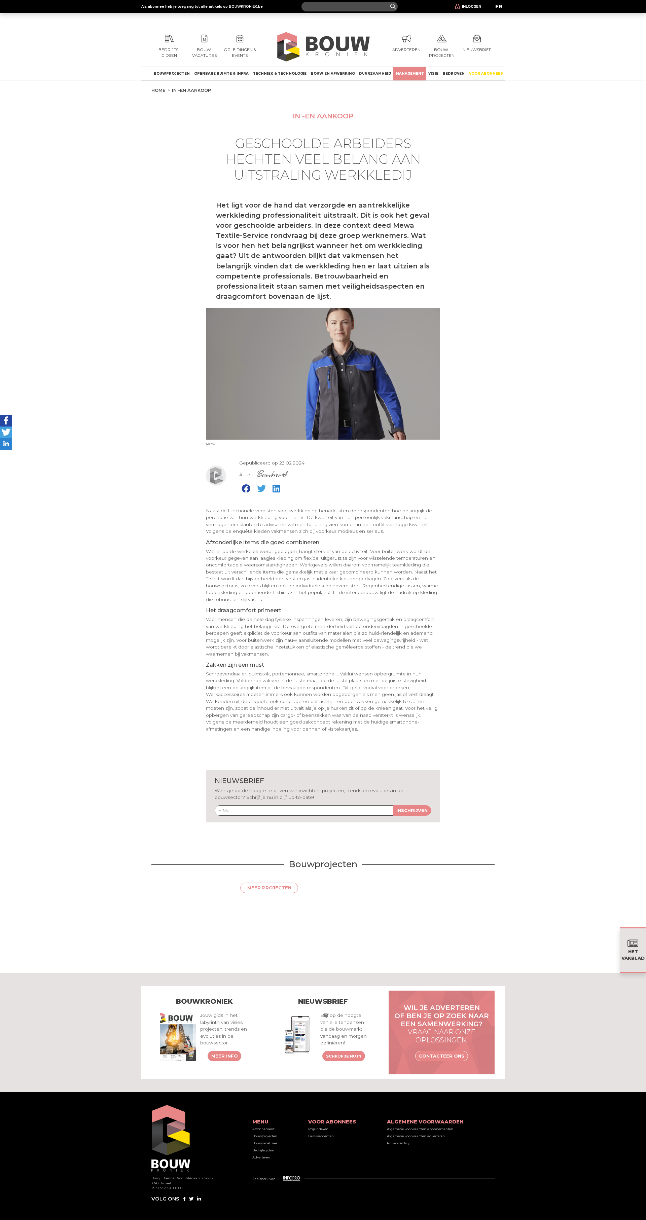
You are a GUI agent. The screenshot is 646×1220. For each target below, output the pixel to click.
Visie (433, 73)
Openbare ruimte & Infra (221, 73)
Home (158, 90)
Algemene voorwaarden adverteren (416, 1136)
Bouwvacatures (264, 1143)
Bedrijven (454, 73)
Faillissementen (321, 1136)
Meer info (224, 1056)
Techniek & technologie (280, 73)
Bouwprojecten (172, 73)
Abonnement (263, 1129)
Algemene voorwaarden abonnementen (420, 1129)
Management (410, 73)
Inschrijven (412, 810)
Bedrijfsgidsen (264, 1150)
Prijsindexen (318, 1129)
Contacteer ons (441, 1056)
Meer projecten (269, 887)
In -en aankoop (191, 90)
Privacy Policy (398, 1143)
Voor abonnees (486, 73)
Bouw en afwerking (333, 73)
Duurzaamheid (375, 73)
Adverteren (261, 1157)
